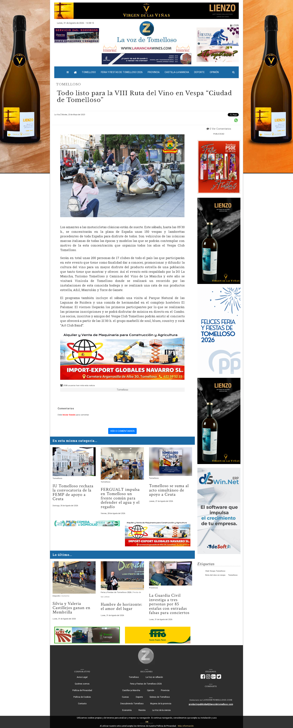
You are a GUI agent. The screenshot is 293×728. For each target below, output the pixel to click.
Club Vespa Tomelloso (215, 571)
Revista (142, 710)
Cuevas (125, 697)
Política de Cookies (82, 697)
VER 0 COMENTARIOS (122, 431)
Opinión (214, 72)
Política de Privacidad (82, 690)
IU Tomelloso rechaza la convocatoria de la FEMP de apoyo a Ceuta (73, 492)
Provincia (154, 72)
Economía (127, 710)
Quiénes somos (82, 684)
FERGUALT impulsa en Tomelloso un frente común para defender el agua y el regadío (120, 498)
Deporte (199, 72)
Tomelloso (89, 72)
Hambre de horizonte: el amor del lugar (121, 607)
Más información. (186, 726)
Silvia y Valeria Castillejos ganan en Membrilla (71, 608)
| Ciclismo (64, 596)
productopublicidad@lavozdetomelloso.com (211, 704)
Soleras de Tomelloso (160, 697)
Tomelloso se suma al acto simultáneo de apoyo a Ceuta (169, 490)
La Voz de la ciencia (161, 710)
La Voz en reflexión (154, 677)
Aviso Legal (82, 677)
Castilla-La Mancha (177, 72)
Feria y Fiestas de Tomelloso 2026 (122, 72)
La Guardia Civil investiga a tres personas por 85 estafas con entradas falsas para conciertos (169, 604)
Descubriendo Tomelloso (131, 703)
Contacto (82, 703)
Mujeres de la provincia (160, 703)
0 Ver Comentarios (220, 128)
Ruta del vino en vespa (215, 575)
